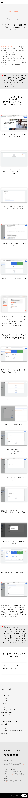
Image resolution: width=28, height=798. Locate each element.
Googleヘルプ (17, 479)
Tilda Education (11, 750)
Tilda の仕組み (5, 695)
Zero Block (4, 719)
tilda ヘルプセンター (14, 11)
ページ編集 (4, 701)
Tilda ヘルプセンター (6, 479)
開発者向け (4, 733)
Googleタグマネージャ (9, 46)
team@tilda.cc (12, 774)
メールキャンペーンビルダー (9, 721)
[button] (24, 795)
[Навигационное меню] (2, 2)
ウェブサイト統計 (6, 715)
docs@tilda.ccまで (8, 781)
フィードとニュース (6, 728)
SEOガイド (4, 703)
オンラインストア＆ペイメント (9, 710)
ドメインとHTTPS (6, 707)
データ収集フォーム (6, 712)
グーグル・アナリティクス (11, 666)
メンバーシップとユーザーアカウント (11, 730)
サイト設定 (4, 698)
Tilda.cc (5, 750)
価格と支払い (5, 724)
